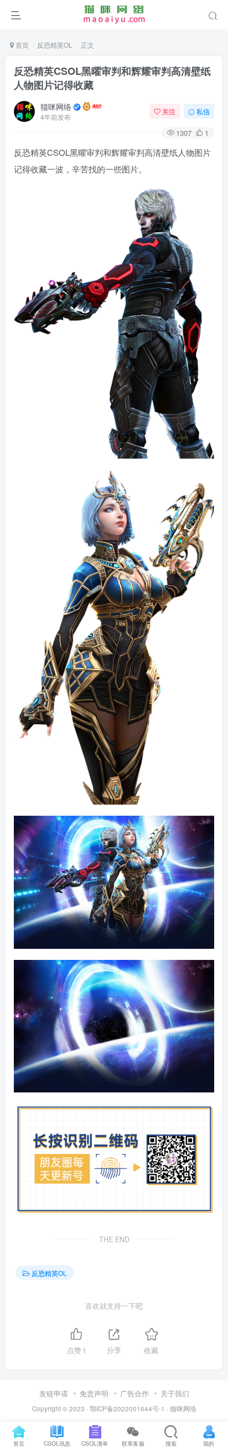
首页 (21, 44)
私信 (203, 111)
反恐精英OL (54, 44)
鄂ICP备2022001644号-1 (127, 1408)
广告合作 (134, 1393)
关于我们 (174, 1393)
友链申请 (53, 1393)
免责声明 (94, 1393)
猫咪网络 (55, 106)
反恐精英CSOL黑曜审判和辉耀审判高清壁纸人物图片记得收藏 (112, 78)
